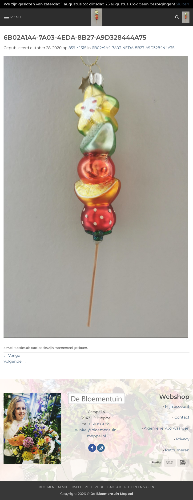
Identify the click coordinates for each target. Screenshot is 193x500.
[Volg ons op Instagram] (101, 448)
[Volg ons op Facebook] (92, 448)
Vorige (12, 355)
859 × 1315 (77, 48)
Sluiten (182, 4)
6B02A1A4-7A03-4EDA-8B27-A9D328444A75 (133, 48)
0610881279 (100, 424)
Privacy (182, 439)
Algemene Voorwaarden (166, 428)
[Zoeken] (177, 17)
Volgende (15, 361)
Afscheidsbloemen (75, 487)
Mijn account (177, 406)
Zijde (99, 487)
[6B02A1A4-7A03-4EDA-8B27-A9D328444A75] (96, 197)
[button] (12, 17)
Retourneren (177, 450)
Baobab (114, 487)
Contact (181, 417)
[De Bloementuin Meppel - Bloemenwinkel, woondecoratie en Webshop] (96, 17)
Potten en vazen (139, 487)
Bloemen (47, 487)
